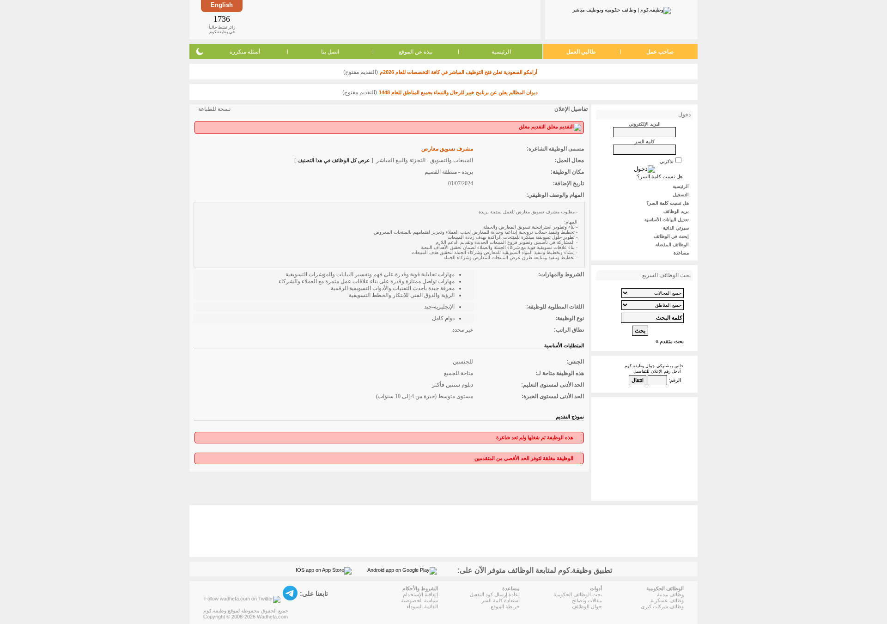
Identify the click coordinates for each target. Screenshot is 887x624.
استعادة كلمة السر (500, 600)
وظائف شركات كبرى (662, 606)
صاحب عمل (660, 51)
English (222, 4)
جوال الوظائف (587, 606)
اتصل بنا (330, 51)
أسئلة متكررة (245, 51)
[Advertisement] (391, 19)
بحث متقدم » (670, 341)
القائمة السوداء (422, 606)
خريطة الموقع (505, 606)
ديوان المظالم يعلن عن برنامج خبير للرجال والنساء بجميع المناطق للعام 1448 (458, 92)
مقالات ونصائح (587, 600)
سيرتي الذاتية (676, 227)
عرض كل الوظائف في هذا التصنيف (334, 160)
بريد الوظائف (676, 211)
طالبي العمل (581, 51)
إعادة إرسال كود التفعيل (495, 594)
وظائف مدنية (670, 594)
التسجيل (681, 194)
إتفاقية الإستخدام (420, 594)
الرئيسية (501, 51)
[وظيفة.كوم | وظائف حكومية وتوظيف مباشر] (621, 9)
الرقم (675, 380)
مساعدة (681, 252)
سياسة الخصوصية (419, 600)
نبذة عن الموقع (415, 51)
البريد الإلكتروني (645, 124)
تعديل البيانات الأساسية (666, 219)
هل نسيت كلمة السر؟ (660, 176)
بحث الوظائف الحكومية (577, 594)
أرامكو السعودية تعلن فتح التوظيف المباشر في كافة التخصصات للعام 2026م (458, 72)
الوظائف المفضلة (672, 244)
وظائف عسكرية (667, 600)
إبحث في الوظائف (671, 236)
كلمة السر (645, 141)
